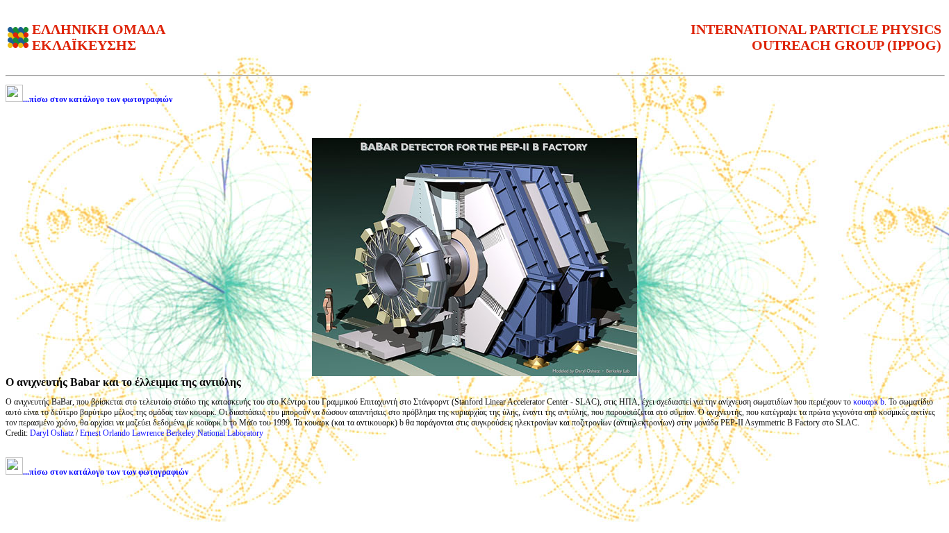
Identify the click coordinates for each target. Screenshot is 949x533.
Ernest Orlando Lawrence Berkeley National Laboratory (171, 433)
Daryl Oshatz (52, 433)
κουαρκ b (868, 402)
